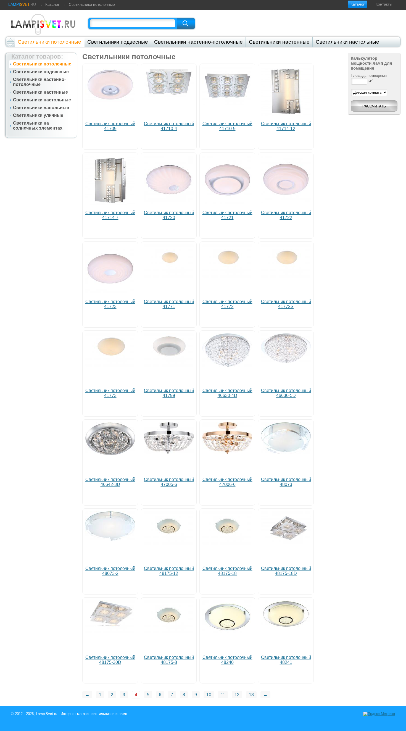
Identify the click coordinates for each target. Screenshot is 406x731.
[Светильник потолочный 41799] (169, 365)
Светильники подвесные (117, 42)
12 (236, 694)
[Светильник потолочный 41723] (110, 291)
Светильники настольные (347, 42)
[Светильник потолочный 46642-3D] (110, 453)
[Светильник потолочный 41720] (169, 202)
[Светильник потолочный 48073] (286, 452)
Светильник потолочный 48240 (227, 660)
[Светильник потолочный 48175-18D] (286, 542)
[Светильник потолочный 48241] (286, 627)
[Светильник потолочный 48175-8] (169, 632)
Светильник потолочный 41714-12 (286, 126)
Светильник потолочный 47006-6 (227, 482)
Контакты (384, 4)
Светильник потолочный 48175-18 (227, 571)
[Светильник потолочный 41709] (110, 101)
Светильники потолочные (92, 4)
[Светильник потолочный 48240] (227, 632)
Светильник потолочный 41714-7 (110, 215)
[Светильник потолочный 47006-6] (227, 452)
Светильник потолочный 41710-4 (169, 126)
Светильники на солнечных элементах (37, 125)
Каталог (52, 4)
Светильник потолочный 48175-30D (110, 660)
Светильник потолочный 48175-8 (169, 660)
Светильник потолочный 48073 (286, 482)
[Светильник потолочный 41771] (169, 276)
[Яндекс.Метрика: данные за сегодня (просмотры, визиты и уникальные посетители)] (379, 714)
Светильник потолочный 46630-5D (286, 393)
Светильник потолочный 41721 (227, 215)
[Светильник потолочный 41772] (227, 276)
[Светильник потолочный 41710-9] (227, 103)
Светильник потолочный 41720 (169, 215)
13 (251, 694)
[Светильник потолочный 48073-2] (110, 539)
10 (208, 694)
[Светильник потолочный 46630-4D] (227, 365)
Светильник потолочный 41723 (110, 304)
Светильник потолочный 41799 (169, 393)
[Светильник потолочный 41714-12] (286, 114)
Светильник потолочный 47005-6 (169, 482)
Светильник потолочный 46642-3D (110, 482)
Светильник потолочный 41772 (227, 304)
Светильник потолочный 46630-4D (227, 393)
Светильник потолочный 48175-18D (286, 571)
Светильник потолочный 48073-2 (110, 571)
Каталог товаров (36, 56)
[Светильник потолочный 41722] (286, 201)
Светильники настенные (279, 42)
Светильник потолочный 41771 (169, 304)
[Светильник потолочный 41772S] (286, 276)
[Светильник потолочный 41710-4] (169, 95)
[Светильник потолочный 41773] (110, 365)
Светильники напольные (41, 107)
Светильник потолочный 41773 (110, 393)
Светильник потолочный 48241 (286, 660)
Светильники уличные (38, 115)
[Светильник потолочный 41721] (227, 203)
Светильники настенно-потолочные (198, 42)
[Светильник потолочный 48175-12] (169, 543)
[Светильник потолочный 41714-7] (110, 203)
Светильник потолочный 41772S (286, 304)
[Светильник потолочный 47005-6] (169, 452)
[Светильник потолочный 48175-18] (227, 543)
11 (223, 694)
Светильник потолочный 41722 (286, 215)
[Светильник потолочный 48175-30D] (110, 632)
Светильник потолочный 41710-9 (227, 126)
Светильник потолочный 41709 (110, 126)
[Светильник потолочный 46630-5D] (286, 361)
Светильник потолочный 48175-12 (169, 571)
